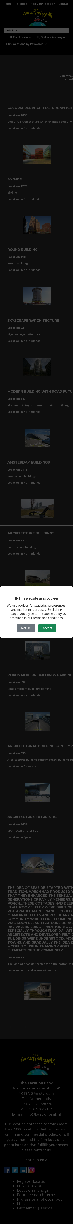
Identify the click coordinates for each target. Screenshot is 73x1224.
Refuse (26, 628)
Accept (47, 628)
